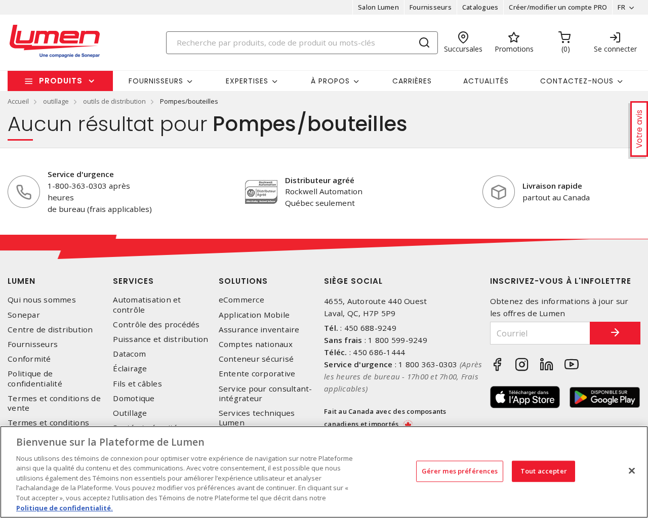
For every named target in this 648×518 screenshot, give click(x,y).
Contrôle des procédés (156, 324)
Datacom (129, 354)
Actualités (486, 81)
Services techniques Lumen (257, 417)
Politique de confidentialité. (64, 507)
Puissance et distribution (160, 339)
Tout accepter (543, 471)
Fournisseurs (431, 7)
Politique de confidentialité (35, 378)
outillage (56, 101)
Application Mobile (254, 315)
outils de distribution (114, 101)
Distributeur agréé (319, 180)
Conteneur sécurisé (256, 359)
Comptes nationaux (256, 344)
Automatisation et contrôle (147, 304)
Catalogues (480, 7)
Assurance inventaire (259, 329)
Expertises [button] (247, 81)
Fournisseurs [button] (156, 81)
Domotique (133, 398)
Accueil (18, 101)
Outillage (130, 413)
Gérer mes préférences (460, 471)
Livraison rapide (552, 186)
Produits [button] (61, 80)
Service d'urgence (81, 174)
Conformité (29, 359)
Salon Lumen (378, 7)
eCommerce (241, 300)
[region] (324, 472)
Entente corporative (257, 373)
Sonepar (24, 315)
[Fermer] (632, 470)
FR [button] (621, 7)
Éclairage (130, 368)
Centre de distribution (50, 329)
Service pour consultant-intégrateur (265, 393)
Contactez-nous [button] (577, 81)
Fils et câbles (137, 383)
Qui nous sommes (42, 300)
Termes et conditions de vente (54, 403)
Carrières (412, 81)
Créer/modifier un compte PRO (558, 7)
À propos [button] (330, 81)
